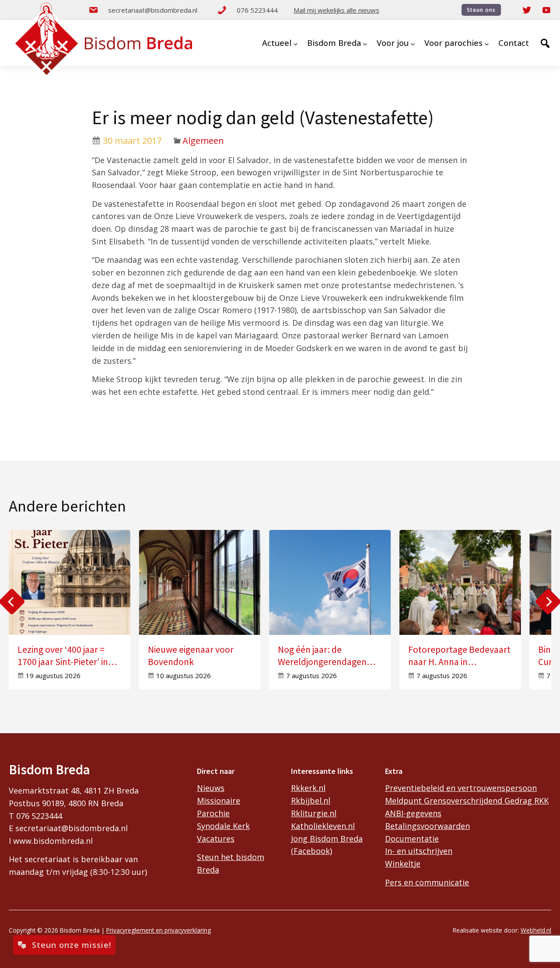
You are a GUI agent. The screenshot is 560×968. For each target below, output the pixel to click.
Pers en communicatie (427, 882)
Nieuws (210, 788)
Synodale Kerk (223, 826)
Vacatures (215, 838)
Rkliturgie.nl (313, 813)
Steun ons (481, 10)
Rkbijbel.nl (310, 800)
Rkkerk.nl (308, 788)
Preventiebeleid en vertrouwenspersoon (461, 788)
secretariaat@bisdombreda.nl (152, 10)
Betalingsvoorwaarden (427, 826)
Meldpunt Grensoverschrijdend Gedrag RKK (467, 800)
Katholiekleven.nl (323, 826)
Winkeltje (402, 863)
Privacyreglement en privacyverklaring (158, 930)
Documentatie (412, 838)
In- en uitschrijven (418, 851)
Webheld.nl (536, 930)
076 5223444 (257, 10)
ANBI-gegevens (413, 813)
